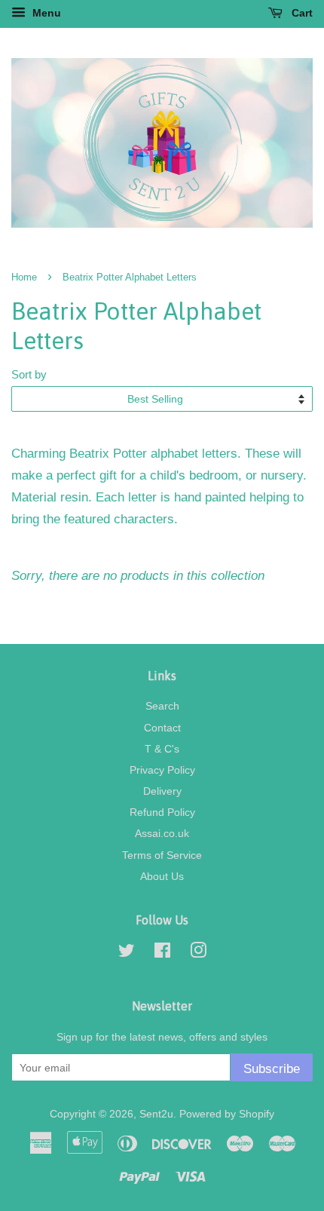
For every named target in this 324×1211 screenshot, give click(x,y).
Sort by (29, 374)
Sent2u (156, 1114)
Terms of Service (162, 855)
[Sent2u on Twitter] (126, 953)
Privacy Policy (162, 770)
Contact (162, 728)
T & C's (162, 749)
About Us (162, 876)
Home (24, 277)
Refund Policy (162, 812)
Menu (45, 13)
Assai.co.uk (162, 833)
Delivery (162, 791)
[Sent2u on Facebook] (162, 953)
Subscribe (271, 1069)
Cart (301, 13)
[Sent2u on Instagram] (198, 953)
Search (162, 706)
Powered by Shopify (226, 1114)
